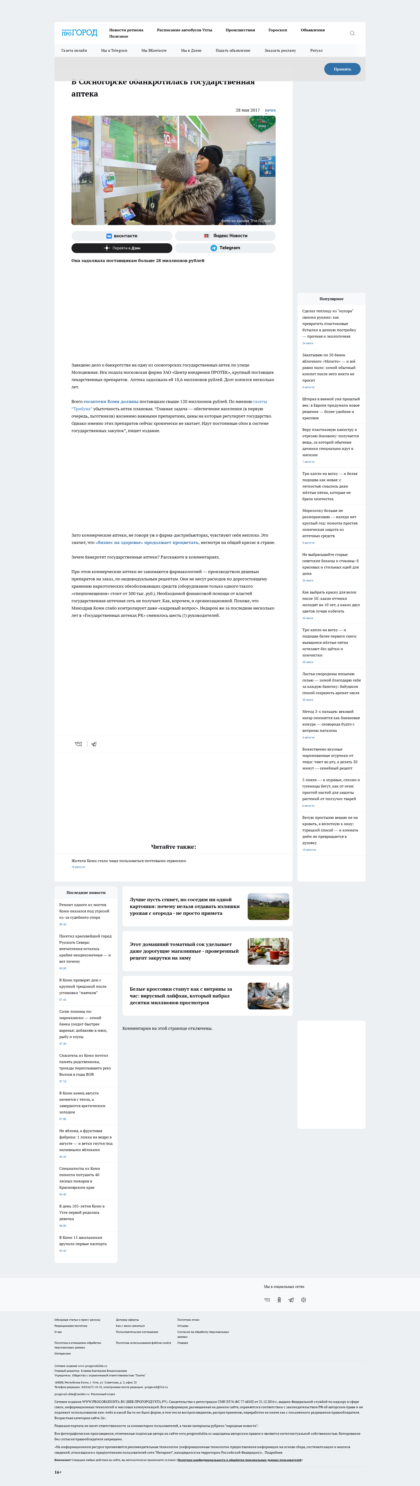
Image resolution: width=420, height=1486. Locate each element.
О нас (58, 1332)
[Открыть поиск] (352, 33)
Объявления (313, 29)
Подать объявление (233, 50)
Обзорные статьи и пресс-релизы (77, 1319)
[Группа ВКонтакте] (121, 236)
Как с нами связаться (130, 1326)
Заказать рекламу (280, 50)
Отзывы (182, 1326)
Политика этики (188, 1319)
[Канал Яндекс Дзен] (121, 248)
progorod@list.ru (156, 1387)
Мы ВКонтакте (154, 50)
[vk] (79, 744)
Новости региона (126, 29)
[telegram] (95, 744)
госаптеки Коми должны (111, 401)
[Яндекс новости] (225, 236)
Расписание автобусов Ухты (184, 29)
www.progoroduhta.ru (92, 1366)
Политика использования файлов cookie (143, 1343)
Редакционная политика (70, 1326)
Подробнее (273, 1452)
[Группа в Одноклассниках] (279, 1300)
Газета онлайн (74, 50)
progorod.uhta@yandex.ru (72, 1394)
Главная (182, 1343)
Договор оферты (127, 1319)
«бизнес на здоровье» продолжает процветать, (148, 542)
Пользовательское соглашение (137, 1332)
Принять (342, 69)
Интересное (62, 1353)
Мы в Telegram (114, 50)
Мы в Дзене (191, 50)
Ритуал (316, 50)
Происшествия (240, 29)
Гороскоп (278, 29)
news (270, 110)
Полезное (118, 36)
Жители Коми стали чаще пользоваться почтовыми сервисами (128, 863)
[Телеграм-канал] (225, 248)
